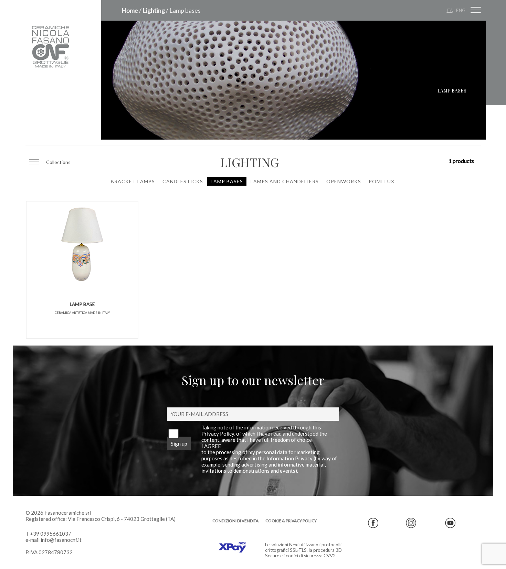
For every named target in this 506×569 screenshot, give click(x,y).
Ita (450, 10)
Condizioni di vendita (235, 520)
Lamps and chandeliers (285, 181)
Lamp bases (227, 181)
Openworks (343, 181)
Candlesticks (182, 181)
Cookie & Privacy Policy (291, 520)
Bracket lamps (133, 181)
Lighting (154, 10)
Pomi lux (381, 181)
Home (130, 10)
